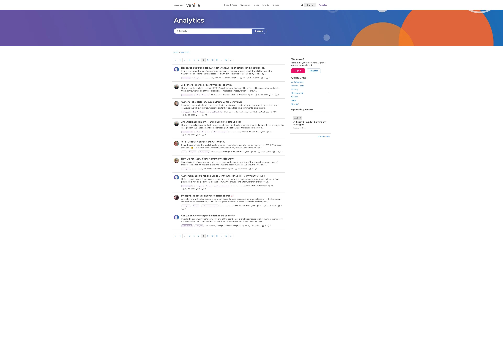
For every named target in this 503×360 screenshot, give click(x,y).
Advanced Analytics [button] (214, 112)
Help (293, 100)
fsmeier (226, 95)
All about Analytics (230, 78)
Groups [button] (209, 186)
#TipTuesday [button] (204, 152)
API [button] (197, 95)
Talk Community (219, 169)
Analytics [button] (197, 78)
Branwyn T (227, 152)
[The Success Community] (187, 4)
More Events (324, 137)
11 (217, 60)
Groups (294, 97)
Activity (294, 89)
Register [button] (314, 71)
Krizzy (247, 186)
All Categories (297, 82)
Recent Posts (297, 86)
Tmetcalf (207, 169)
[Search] (302, 5)
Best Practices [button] (198, 112)
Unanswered (310, 93)
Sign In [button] (298, 71)
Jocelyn (220, 226)
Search (259, 31)
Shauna (218, 78)
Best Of (294, 104)
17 (226, 60)
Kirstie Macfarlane (244, 112)
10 (212, 60)
